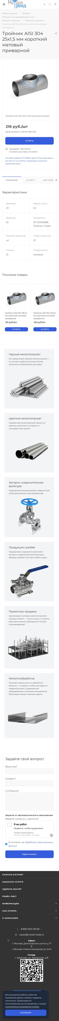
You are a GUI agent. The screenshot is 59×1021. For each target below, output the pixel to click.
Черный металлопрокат (25, 354)
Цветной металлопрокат (25, 418)
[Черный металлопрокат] (29, 387)
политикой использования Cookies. (22, 1007)
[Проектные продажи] (29, 647)
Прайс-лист (9, 896)
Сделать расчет (12, 889)
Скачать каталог (12, 874)
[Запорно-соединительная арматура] (29, 516)
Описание (12, 180)
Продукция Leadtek (22, 547)
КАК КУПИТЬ (9, 911)
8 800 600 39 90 (30, 929)
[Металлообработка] (29, 717)
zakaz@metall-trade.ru (31, 934)
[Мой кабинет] (55, 4)
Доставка (48, 180)
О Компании (10, 918)
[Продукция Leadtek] (29, 580)
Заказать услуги (12, 882)
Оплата (30, 180)
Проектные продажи (23, 611)
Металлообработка (22, 678)
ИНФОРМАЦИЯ (10, 903)
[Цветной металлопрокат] (29, 451)
